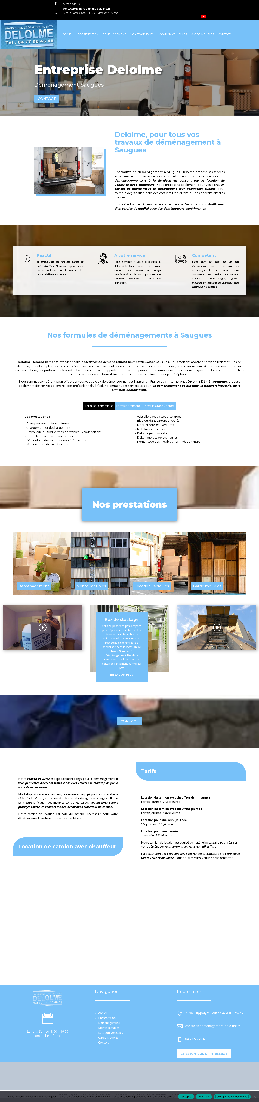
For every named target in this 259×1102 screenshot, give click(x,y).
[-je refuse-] (254, 1096)
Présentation (88, 34)
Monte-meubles (142, 34)
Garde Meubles (202, 34)
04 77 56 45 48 (71, 4)
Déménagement (114, 34)
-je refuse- (204, 1096)
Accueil (68, 34)
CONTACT (47, 99)
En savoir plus (121, 675)
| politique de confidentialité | (232, 1096)
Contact (224, 34)
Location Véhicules (172, 34)
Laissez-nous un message (204, 1053)
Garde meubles (207, 586)
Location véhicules (152, 586)
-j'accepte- (186, 1096)
